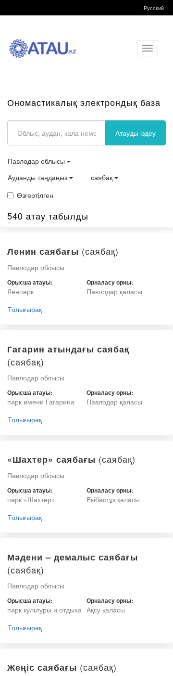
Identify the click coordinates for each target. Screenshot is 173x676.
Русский (154, 8)
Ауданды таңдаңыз (38, 177)
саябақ (102, 177)
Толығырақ (25, 309)
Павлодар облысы (37, 161)
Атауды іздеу (135, 133)
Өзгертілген (35, 195)
